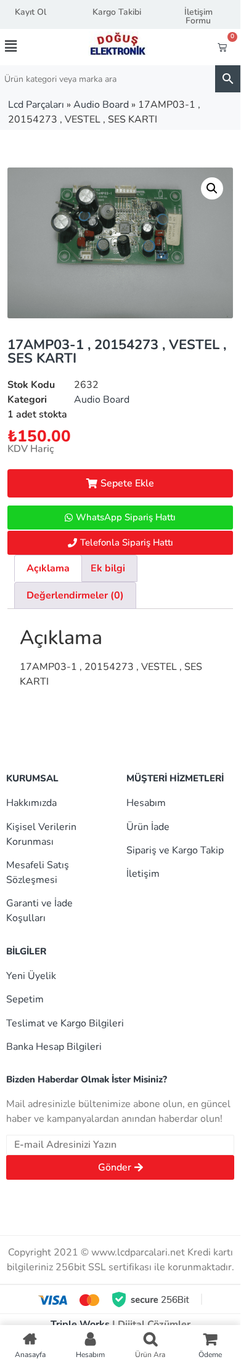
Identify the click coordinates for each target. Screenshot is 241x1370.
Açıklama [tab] (48, 568)
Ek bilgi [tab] (108, 568)
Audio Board (101, 104)
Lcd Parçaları (36, 104)
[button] (23, 46)
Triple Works (80, 1324)
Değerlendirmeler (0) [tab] (75, 595)
